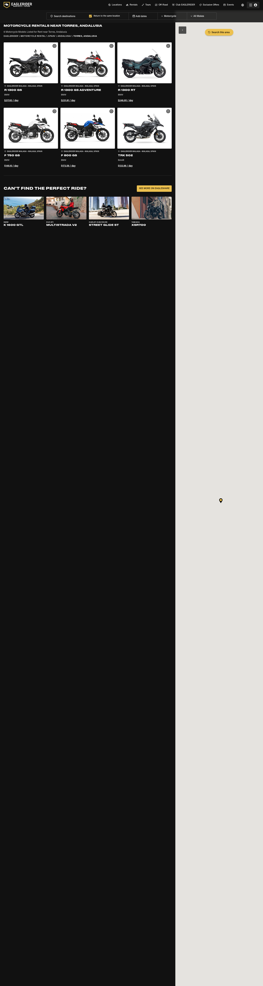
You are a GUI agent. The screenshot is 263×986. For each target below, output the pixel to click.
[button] (31, 72)
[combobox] (67, 16)
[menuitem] (115, 5)
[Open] (216, 15)
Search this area (221, 32)
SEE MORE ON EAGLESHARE (154, 188)
